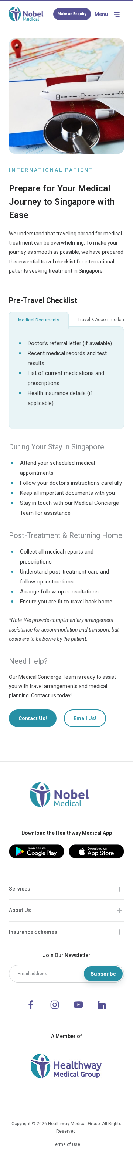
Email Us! (85, 718)
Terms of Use (66, 1144)
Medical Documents (38, 320)
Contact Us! (32, 718)
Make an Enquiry (72, 14)
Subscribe (103, 974)
